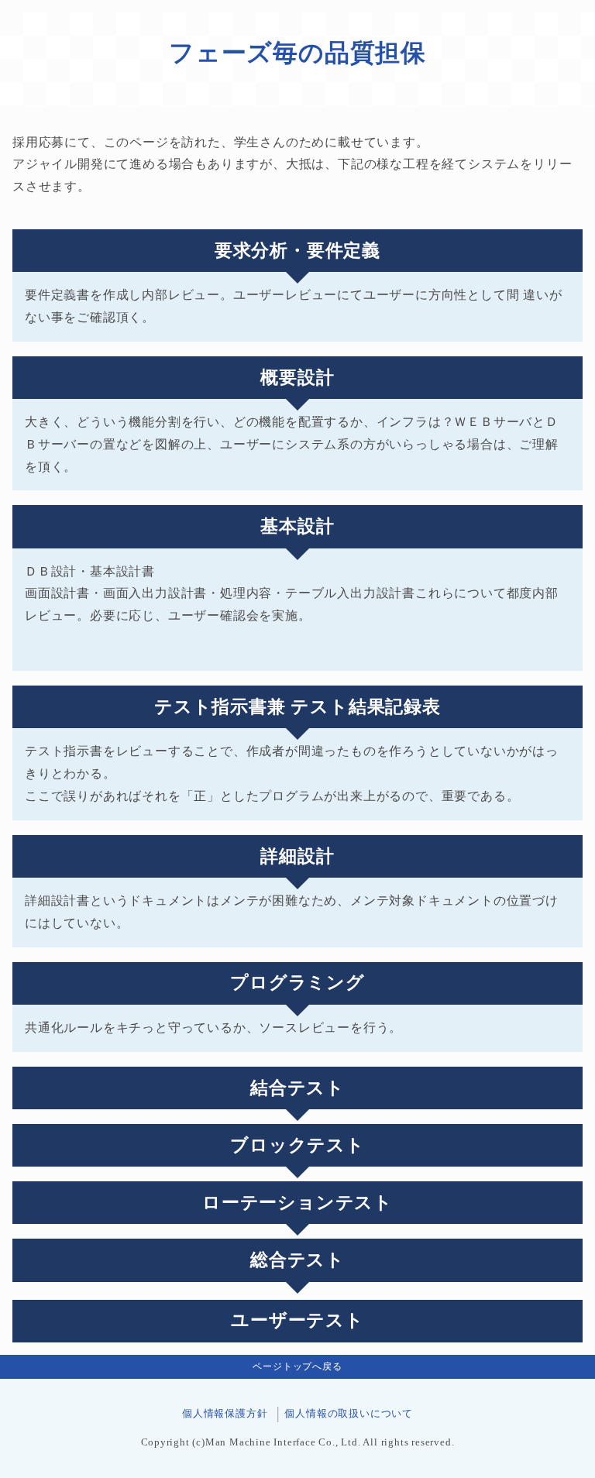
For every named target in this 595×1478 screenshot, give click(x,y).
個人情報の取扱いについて (348, 1413)
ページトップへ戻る (297, 1366)
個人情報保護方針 (224, 1413)
